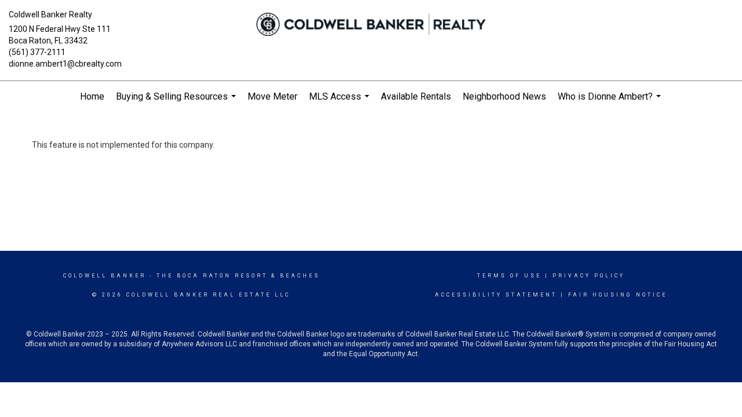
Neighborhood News (504, 96)
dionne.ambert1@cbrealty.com (65, 63)
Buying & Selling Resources (177, 101)
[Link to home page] (371, 24)
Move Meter (272, 96)
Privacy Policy (588, 276)
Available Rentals (416, 96)
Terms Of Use (509, 276)
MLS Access (340, 101)
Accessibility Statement (496, 295)
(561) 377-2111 (37, 52)
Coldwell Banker (104, 276)
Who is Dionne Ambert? (611, 101)
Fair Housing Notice (617, 295)
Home (92, 96)
